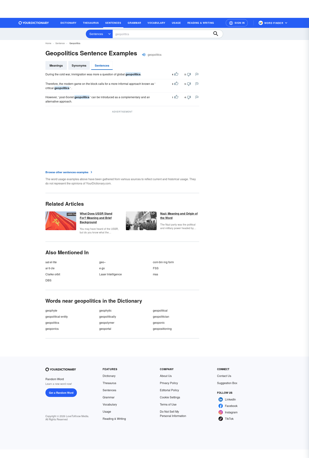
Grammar (108, 397)
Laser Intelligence (110, 274)
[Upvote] (176, 74)
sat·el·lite (51, 262)
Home (48, 43)
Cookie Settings (170, 397)
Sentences (96, 34)
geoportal (105, 329)
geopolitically (107, 316)
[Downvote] (189, 74)
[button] (237, 23)
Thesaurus (109, 383)
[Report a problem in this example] (197, 74)
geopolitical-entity (56, 316)
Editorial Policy (169, 390)
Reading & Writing (114, 419)
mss (155, 274)
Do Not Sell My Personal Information (173, 413)
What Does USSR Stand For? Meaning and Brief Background (96, 217)
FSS (156, 268)
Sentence (60, 43)
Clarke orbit (52, 274)
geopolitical (160, 310)
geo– (102, 262)
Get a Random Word (61, 392)
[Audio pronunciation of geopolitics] (144, 54)
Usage (107, 411)
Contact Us (224, 376)
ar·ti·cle (50, 268)
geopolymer (106, 323)
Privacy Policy (169, 383)
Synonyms (79, 65)
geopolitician (161, 316)
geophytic (105, 310)
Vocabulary (110, 404)
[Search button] (217, 34)
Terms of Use (168, 404)
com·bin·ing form (163, 262)
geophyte (51, 310)
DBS (48, 280)
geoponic (159, 323)
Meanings (56, 65)
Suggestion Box (227, 383)
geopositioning (162, 329)
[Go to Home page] (34, 22)
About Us (166, 376)
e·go (102, 268)
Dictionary (109, 376)
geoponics (52, 329)
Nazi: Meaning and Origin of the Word (179, 215)
